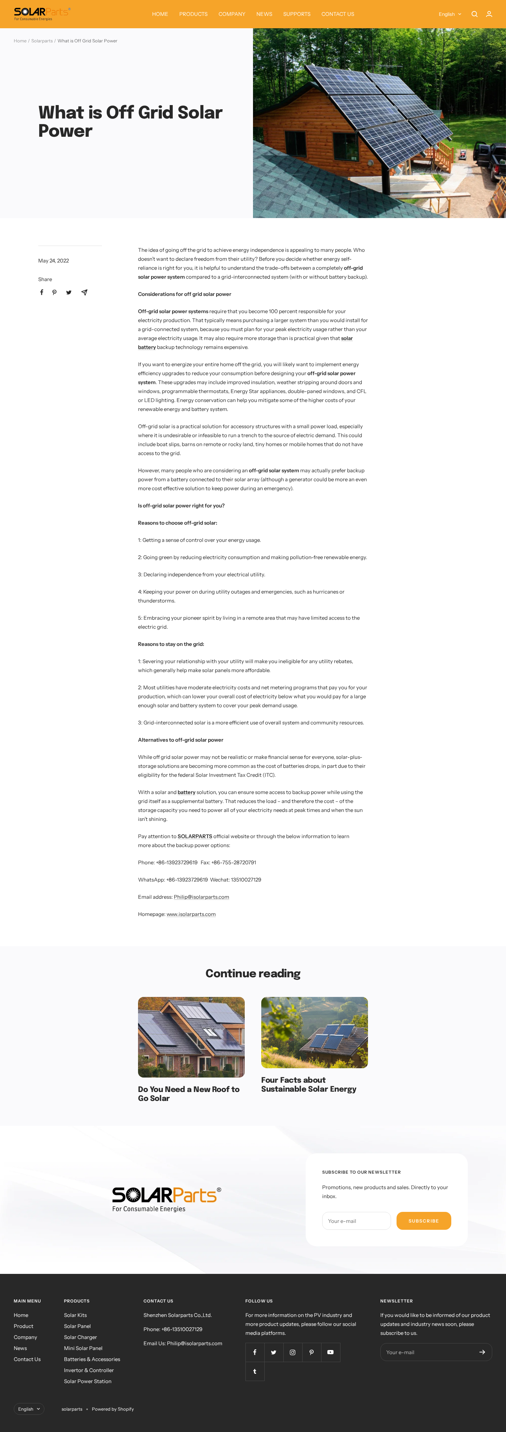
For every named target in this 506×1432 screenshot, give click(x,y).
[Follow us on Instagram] (292, 1352)
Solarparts (42, 40)
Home (20, 40)
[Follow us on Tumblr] (254, 1371)
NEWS (264, 14)
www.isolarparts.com (191, 914)
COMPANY (232, 14)
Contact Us (27, 1359)
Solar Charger (80, 1337)
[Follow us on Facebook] (254, 1352)
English (447, 14)
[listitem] (41, 292)
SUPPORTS (296, 14)
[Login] (489, 14)
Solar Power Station (88, 1381)
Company (25, 1337)
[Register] (482, 1352)
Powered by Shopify (113, 1409)
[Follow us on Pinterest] (311, 1352)
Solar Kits (75, 1315)
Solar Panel (77, 1326)
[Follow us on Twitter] (273, 1352)
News (20, 1348)
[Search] (475, 14)
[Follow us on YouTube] (330, 1352)
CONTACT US (337, 14)
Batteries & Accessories (92, 1359)
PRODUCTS (193, 14)
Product (23, 1326)
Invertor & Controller (89, 1370)
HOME (160, 14)
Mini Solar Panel (83, 1348)
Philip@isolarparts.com (201, 897)
